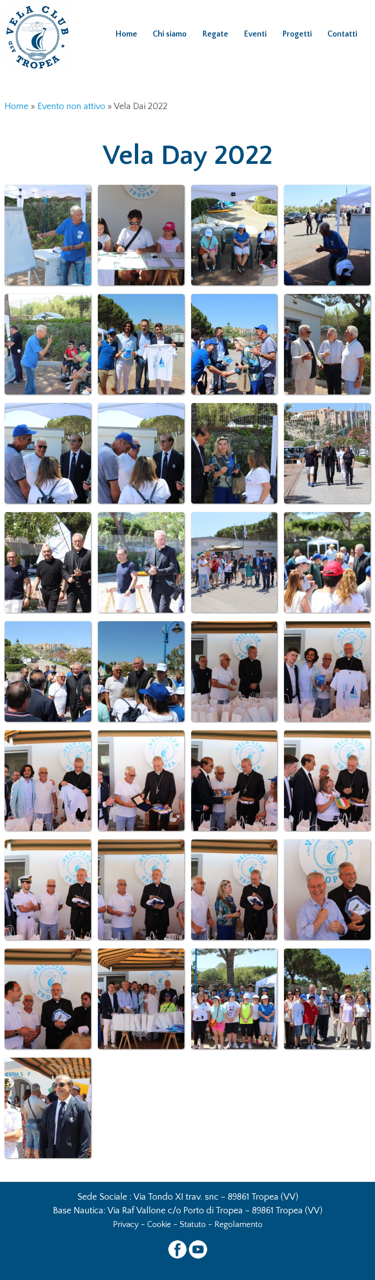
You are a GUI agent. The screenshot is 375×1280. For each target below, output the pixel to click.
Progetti (297, 34)
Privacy (126, 1224)
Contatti (342, 34)
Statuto (193, 1224)
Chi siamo (170, 34)
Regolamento (238, 1224)
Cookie (159, 1224)
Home (126, 34)
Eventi (255, 34)
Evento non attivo (71, 106)
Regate (215, 34)
